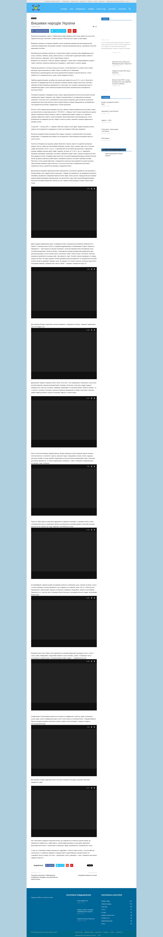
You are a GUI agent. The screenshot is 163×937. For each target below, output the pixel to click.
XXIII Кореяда (105, 138)
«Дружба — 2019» (106, 120)
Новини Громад (74, 1)
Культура (90, 1)
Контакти (122, 9)
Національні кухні (106, 921)
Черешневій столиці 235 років (109, 111)
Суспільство (83, 1)
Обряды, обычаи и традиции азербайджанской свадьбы (85, 910)
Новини (91, 9)
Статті (127, 1)
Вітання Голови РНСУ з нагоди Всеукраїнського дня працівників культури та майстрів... (121, 82)
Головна (64, 9)
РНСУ (71, 9)
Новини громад (106, 904)
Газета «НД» (101, 9)
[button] (129, 9)
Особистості (102, 1)
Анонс (103, 924)
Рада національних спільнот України (113, 150)
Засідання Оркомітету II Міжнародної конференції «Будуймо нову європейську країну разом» (44, 877)
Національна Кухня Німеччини (85, 919)
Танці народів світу (82, 900)
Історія (95, 1)
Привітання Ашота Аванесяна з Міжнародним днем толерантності (122, 63)
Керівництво (80, 9)
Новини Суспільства (107, 915)
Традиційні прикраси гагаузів (87, 875)
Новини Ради (66, 1)
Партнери (112, 9)
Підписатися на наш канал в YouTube (115, 1)
